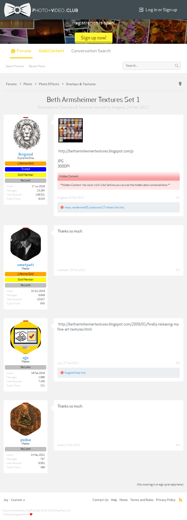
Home (124, 500)
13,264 (41, 190)
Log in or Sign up (161, 9)
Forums (24, 51)
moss (68, 207)
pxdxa (93, 207)
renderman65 (80, 207)
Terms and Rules (142, 500)
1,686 (41, 377)
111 (42, 385)
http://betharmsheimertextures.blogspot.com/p (95, 151)
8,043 (41, 198)
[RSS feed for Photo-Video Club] (181, 500)
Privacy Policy (166, 500)
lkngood (118, 107)
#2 (178, 270)
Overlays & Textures (76, 107)
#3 (178, 363)
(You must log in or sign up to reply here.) (160, 484)
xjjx (59, 363)
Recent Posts (37, 66)
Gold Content (51, 51)
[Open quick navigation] (180, 84)
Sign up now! (93, 38)
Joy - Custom (13, 500)
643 (42, 303)
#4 (178, 445)
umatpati (63, 270)
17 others (108, 207)
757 (42, 459)
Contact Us (101, 500)
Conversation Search (91, 51)
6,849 (41, 295)
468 (42, 467)
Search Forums (15, 66)
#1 (178, 197)
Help (114, 500)
